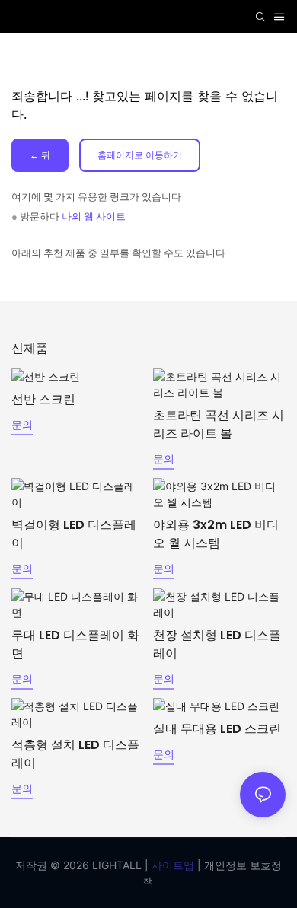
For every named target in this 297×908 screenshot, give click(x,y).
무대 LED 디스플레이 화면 (75, 644)
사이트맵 (171, 865)
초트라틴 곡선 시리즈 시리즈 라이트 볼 (218, 424)
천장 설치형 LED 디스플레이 (217, 644)
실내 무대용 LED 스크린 (217, 729)
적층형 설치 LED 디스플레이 (75, 754)
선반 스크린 (43, 399)
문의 (22, 424)
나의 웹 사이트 (94, 217)
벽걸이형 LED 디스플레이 (73, 534)
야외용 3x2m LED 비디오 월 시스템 (216, 534)
